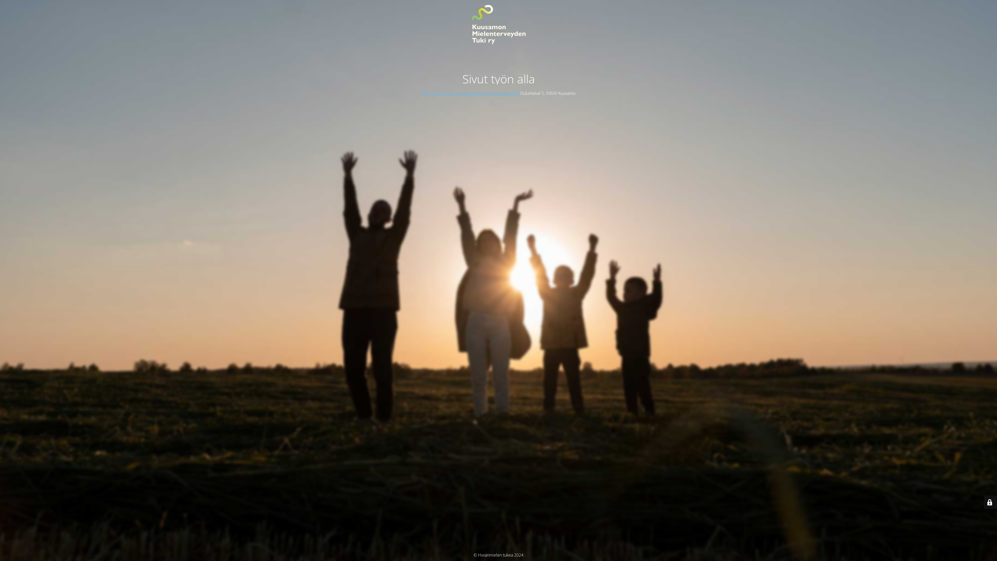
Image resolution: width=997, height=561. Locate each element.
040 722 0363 (434, 93)
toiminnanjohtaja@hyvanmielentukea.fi (483, 93)
